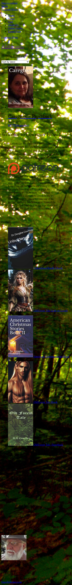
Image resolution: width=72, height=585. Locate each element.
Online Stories (15, 28)
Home (11, 15)
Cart (10, 21)
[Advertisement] (36, 493)
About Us (13, 25)
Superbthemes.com (11, 582)
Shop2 (11, 18)
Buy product (22, 125)
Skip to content (9, 3)
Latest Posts (14, 31)
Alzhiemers (12, 46)
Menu (4, 6)
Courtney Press (9, 9)
